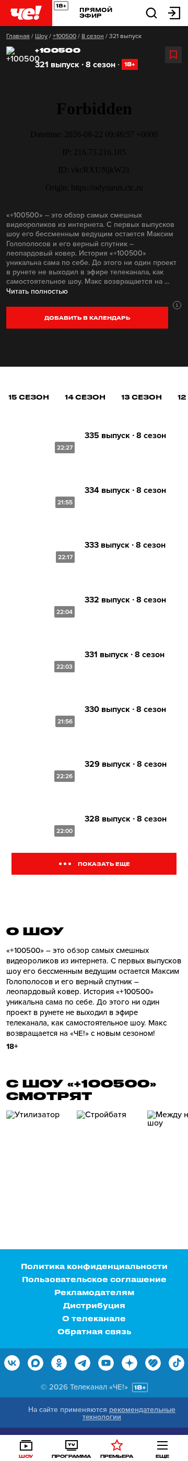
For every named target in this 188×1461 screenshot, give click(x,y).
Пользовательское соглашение (94, 1279)
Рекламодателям (94, 1292)
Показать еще (104, 864)
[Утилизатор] (37, 1154)
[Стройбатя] (108, 1154)
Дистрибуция (94, 1305)
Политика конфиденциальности (94, 1266)
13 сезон (141, 397)
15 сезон (28, 397)
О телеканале (94, 1318)
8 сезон (92, 36)
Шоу (41, 36)
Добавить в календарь (87, 318)
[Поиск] (151, 12)
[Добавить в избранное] (173, 54)
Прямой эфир (95, 12)
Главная (18, 36)
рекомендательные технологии (129, 1413)
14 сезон (85, 397)
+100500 (64, 36)
